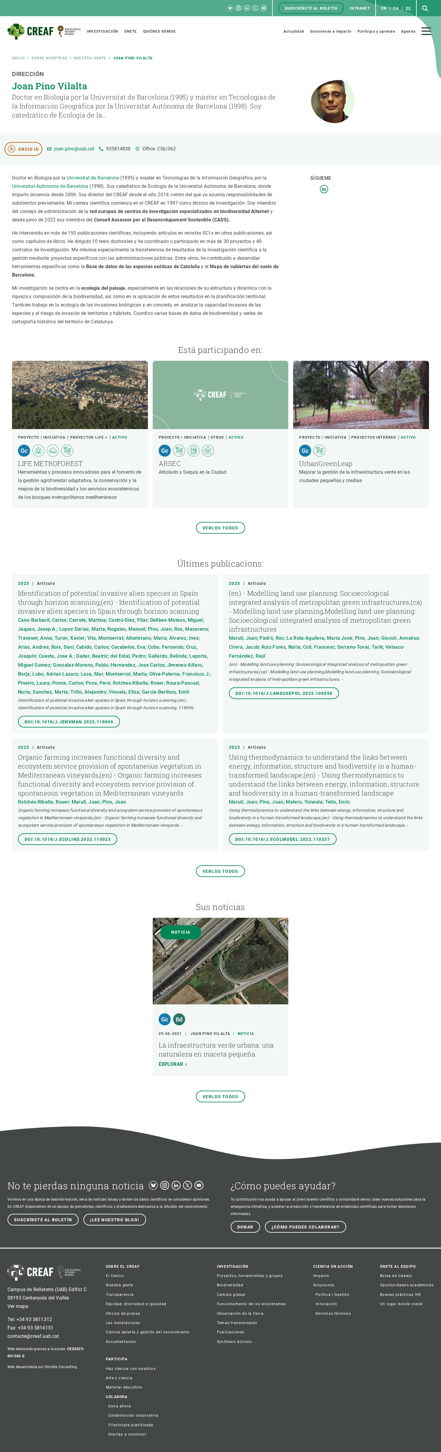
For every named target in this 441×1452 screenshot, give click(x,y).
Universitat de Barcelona (93, 178)
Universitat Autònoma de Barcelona (50, 186)
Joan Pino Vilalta (210, 1034)
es (408, 8)
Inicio (18, 58)
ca (396, 8)
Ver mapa (18, 1306)
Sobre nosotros (49, 58)
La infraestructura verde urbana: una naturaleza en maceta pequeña (216, 1049)
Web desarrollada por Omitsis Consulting (42, 1367)
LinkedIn (324, 189)
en (383, 8)
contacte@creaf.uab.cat (33, 1336)
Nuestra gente (90, 58)
